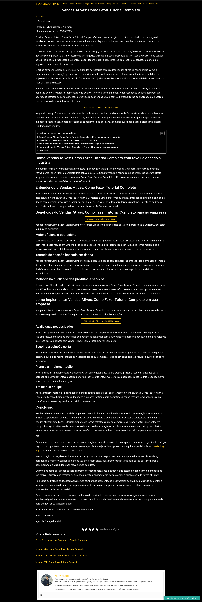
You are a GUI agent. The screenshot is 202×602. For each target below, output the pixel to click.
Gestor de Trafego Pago (79, 4)
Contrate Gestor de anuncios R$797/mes (101, 107)
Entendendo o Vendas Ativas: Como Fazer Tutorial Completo (68, 140)
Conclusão (44, 150)
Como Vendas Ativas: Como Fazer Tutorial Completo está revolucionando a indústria (79, 137)
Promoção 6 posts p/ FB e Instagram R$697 (101, 321)
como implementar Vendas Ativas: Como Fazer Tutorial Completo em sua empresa (78, 147)
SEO (139, 4)
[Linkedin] (41, 595)
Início (65, 4)
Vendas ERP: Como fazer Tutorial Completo (57, 562)
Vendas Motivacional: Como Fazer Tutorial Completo (61, 555)
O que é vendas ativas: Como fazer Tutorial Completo (62, 540)
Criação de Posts (98, 4)
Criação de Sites (113, 4)
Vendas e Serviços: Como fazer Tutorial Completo (60, 549)
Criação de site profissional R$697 (101, 219)
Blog (145, 4)
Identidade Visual (129, 4)
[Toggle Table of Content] (161, 133)
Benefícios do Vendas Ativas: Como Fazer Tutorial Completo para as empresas (76, 143)
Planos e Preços (155, 4)
